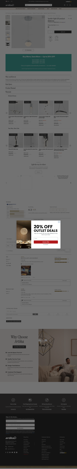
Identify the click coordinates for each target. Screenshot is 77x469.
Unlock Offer (45, 242)
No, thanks (46, 244)
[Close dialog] (59, 222)
